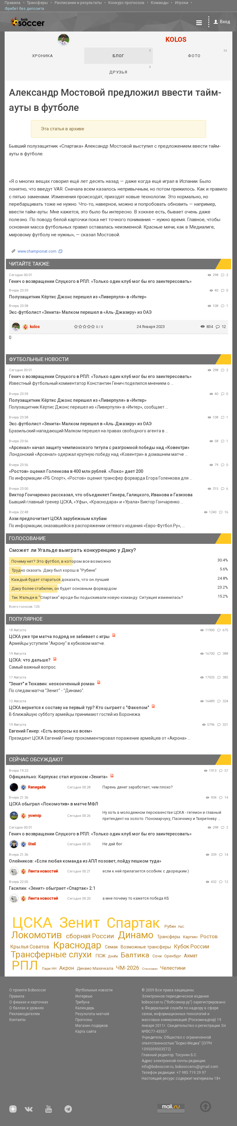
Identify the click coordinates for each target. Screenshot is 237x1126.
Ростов (209, 936)
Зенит (79, 922)
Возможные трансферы (146, 947)
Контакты (17, 1020)
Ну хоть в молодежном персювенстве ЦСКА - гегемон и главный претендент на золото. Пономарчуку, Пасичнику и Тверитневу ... (161, 815)
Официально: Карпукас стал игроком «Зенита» (58, 776)
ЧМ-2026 (127, 967)
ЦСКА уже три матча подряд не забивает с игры (59, 636)
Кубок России (191, 946)
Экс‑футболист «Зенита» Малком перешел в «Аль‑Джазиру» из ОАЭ (80, 312)
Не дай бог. (112, 844)
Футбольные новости (94, 990)
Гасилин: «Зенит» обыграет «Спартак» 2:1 (52, 888)
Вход (225, 21)
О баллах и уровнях (26, 1008)
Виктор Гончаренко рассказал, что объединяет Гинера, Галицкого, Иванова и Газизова (101, 494)
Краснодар (77, 945)
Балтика (135, 955)
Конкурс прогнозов (126, 2)
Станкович (150, 968)
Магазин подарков (91, 1025)
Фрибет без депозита (24, 8)
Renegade (37, 787)
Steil (32, 844)
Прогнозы (83, 1020)
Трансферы (37, 2)
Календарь (84, 1008)
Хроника (42, 55)
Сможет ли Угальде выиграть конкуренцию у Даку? (72, 550)
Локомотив (36, 935)
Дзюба (113, 956)
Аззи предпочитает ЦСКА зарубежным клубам (58, 518)
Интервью (83, 996)
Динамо (135, 935)
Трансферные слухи (51, 954)
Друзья (130, 69)
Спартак (133, 923)
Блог (132, 53)
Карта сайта (85, 1031)
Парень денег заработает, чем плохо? (137, 787)
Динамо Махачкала (95, 968)
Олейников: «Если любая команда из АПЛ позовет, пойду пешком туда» (85, 861)
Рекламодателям (24, 1014)
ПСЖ (100, 956)
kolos (35, 326)
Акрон (66, 968)
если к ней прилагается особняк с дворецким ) (145, 871)
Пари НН (49, 968)
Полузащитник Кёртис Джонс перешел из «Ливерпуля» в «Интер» (78, 296)
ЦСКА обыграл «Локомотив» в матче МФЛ (53, 803)
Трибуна (82, 1002)
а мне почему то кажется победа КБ (135, 898)
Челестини (172, 968)
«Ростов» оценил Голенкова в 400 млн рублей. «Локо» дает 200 (76, 471)
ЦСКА (32, 922)
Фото (207, 53)
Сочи (157, 956)
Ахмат (191, 956)
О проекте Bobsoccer (27, 990)
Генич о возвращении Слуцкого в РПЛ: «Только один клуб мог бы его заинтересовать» (100, 281)
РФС (181, 926)
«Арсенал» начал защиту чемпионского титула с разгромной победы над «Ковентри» (99, 447)
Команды (159, 2)
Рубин (170, 926)
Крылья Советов (29, 947)
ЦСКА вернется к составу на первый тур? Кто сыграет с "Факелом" (79, 707)
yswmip (34, 815)
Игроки (181, 2)
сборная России (90, 936)
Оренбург (172, 956)
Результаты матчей (92, 1014)
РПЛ (25, 965)
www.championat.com (37, 251)
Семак (111, 946)
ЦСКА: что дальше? (30, 660)
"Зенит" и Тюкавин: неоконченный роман (51, 683)
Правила (12, 2)
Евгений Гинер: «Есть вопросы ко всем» (50, 731)
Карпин (190, 936)
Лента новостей (43, 871)
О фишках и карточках (28, 1002)
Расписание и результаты (78, 2)
